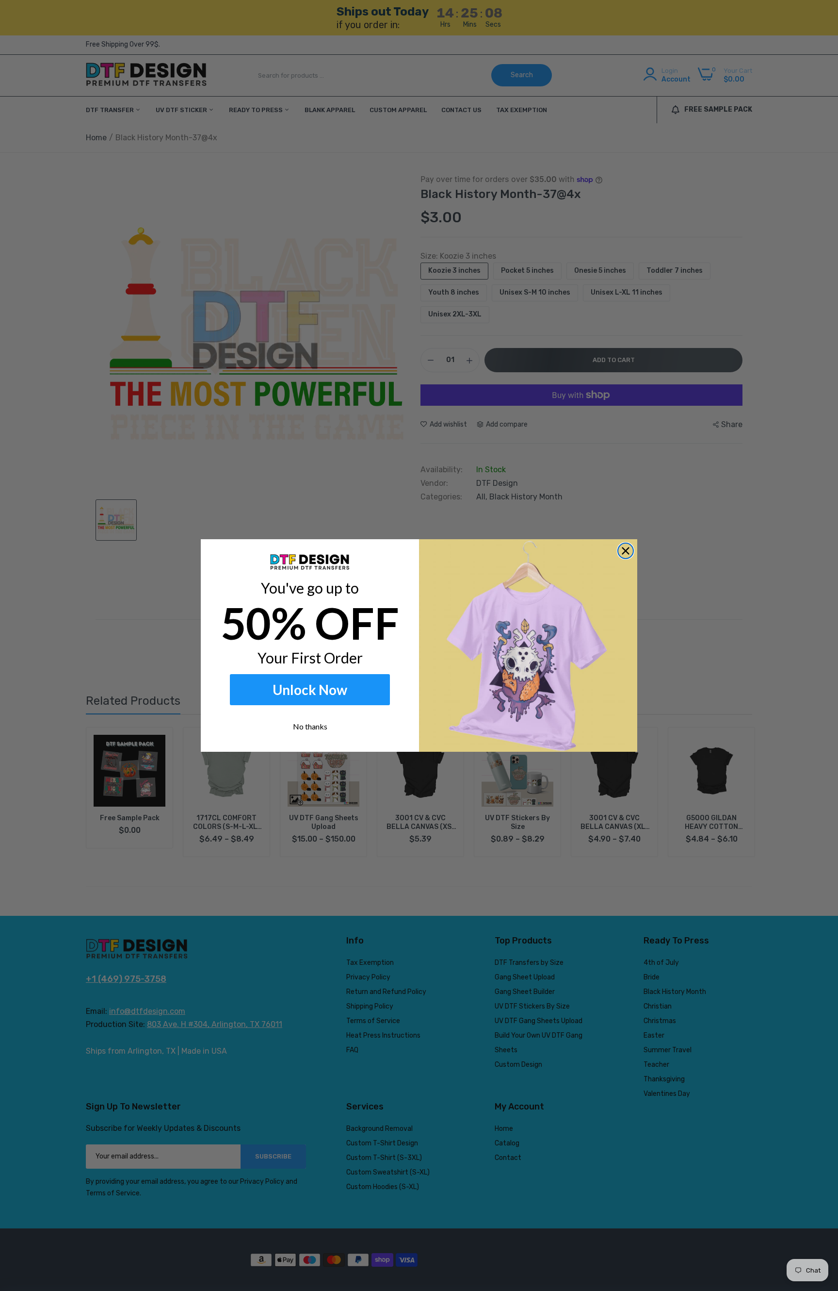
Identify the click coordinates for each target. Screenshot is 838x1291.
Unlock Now (310, 689)
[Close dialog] (625, 551)
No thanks (310, 726)
